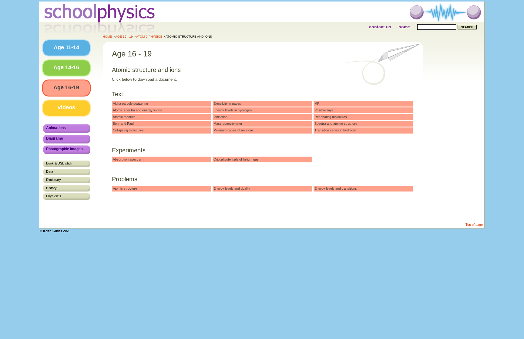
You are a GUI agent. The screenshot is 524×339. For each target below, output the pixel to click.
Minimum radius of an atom (233, 130)
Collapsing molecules (128, 130)
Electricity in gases (227, 103)
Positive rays (324, 110)
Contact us (380, 26)
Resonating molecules (330, 117)
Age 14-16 (66, 67)
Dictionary (53, 179)
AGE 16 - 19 (124, 36)
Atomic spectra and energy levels (137, 110)
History (51, 188)
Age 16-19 (66, 87)
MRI (317, 103)
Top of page (474, 224)
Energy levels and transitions (335, 188)
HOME (107, 36)
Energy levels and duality (231, 188)
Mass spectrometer (227, 123)
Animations (56, 128)
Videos (66, 107)
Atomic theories (124, 117)
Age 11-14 (66, 47)
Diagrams (54, 138)
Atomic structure (125, 188)
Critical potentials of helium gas (236, 159)
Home (404, 26)
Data (49, 171)
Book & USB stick (59, 163)
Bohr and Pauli (123, 123)
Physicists (53, 196)
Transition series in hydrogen (335, 130)
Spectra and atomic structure (335, 123)
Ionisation (220, 117)
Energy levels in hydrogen (232, 110)
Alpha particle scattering (130, 103)
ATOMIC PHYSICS (149, 36)
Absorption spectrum (128, 159)
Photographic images (64, 149)
